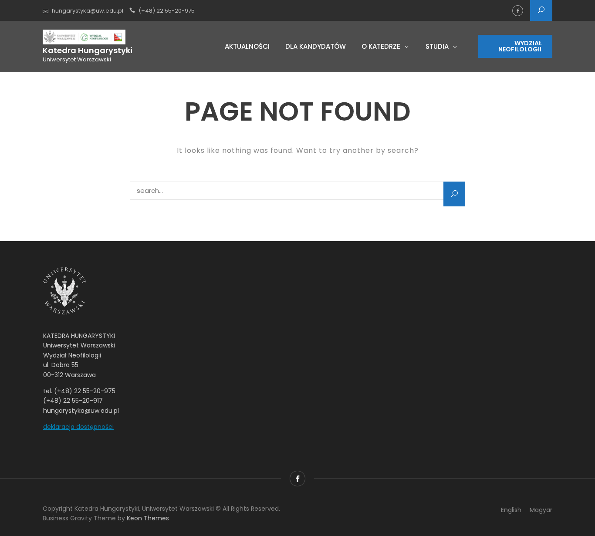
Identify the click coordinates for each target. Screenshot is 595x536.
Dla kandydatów (315, 46)
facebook (517, 10)
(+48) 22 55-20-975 (167, 11)
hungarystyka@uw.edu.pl (87, 11)
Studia (437, 46)
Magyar (541, 510)
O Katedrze (381, 46)
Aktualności (247, 46)
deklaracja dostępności (78, 426)
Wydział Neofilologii (519, 46)
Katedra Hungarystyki (87, 50)
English (511, 510)
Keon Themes (148, 518)
